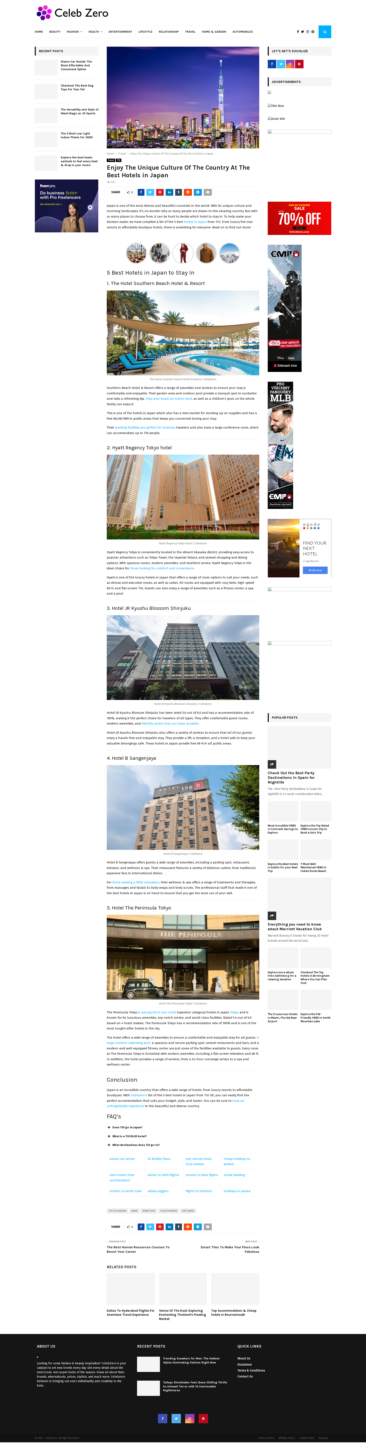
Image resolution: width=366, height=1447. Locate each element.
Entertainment (120, 32)
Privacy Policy (266, 1438)
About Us (243, 1358)
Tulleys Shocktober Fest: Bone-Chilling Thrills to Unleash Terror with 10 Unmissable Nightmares (195, 1386)
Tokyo (234, 1012)
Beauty (54, 32)
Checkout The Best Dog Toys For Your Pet (77, 87)
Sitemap (323, 1438)
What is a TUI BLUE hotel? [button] (129, 1136)
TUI (118, 160)
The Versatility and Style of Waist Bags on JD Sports (79, 111)
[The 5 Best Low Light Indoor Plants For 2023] (46, 139)
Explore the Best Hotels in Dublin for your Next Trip (283, 867)
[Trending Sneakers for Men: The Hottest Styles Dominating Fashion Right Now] (148, 1364)
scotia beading (234, 1175)
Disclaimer (244, 1364)
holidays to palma (237, 1191)
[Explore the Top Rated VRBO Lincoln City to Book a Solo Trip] (316, 811)
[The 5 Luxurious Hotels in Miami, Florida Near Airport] (283, 1000)
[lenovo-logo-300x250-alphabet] (269, 93)
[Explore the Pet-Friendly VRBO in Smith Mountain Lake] (316, 1000)
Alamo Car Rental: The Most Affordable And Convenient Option (76, 65)
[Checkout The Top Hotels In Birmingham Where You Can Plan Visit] (316, 958)
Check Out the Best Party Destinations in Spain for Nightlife (291, 777)
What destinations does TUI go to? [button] (136, 1145)
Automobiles (243, 32)
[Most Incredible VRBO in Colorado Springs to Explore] (283, 811)
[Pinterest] (313, 31)
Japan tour (149, 1211)
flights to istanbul (199, 1191)
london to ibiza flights (202, 1175)
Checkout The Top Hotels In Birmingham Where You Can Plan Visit (315, 978)
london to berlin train (126, 1191)
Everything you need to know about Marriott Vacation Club (295, 926)
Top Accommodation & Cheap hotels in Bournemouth (233, 1313)
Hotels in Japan (117, 1211)
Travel (190, 32)
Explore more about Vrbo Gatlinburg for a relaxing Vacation (282, 976)
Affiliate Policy (287, 1438)
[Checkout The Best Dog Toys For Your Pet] (46, 91)
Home (39, 32)
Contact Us (245, 1376)
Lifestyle (145, 32)
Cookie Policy (306, 1438)
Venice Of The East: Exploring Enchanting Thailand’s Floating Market (182, 1315)
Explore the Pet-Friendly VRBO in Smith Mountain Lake (316, 1018)
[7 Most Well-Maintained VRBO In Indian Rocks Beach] (316, 849)
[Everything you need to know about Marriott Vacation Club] (299, 899)
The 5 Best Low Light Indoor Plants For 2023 (77, 135)
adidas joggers (158, 1191)
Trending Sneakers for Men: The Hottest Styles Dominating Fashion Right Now (191, 1360)
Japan (134, 1211)
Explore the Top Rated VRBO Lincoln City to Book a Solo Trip (315, 829)
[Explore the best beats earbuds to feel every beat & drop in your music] (46, 163)
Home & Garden (214, 32)
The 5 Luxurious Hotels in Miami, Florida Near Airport (283, 1018)
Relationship (169, 32)
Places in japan (168, 1211)
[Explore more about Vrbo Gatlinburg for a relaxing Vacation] (283, 958)
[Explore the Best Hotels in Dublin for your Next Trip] (283, 849)
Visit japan (188, 1211)
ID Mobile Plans (159, 1159)
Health (94, 32)
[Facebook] (299, 31)
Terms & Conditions (251, 1370)
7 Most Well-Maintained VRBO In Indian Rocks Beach (314, 867)
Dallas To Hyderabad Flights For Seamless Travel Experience (131, 1313)
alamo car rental (122, 1159)
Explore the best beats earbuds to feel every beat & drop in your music (79, 161)
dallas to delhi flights (163, 1175)
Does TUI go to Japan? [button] (127, 1127)
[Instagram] (308, 31)
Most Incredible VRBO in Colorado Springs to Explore (283, 829)
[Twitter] (303, 31)
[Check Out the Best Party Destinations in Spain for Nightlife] (299, 747)
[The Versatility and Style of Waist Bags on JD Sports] (46, 115)
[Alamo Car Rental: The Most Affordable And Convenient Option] (46, 67)
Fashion (73, 32)
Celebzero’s (139, 1095)
